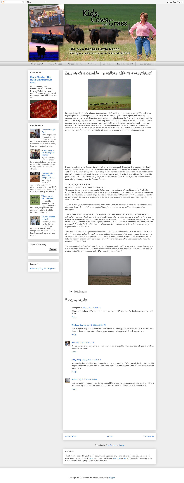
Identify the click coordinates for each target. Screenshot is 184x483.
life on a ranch (37, 64)
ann (73, 342)
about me (107, 64)
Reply (74, 317)
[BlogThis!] (78, 291)
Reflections (93, 64)
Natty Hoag (76, 360)
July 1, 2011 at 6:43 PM (85, 342)
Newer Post (71, 436)
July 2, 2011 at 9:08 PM (87, 380)
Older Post (149, 436)
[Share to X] (80, 291)
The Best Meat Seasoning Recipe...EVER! (48, 175)
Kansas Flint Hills (75, 64)
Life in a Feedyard (125, 64)
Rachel (74, 380)
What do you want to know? (47, 197)
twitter (126, 458)
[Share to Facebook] (83, 291)
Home (110, 436)
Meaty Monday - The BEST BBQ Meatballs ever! (41, 79)
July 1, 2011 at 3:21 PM (96, 325)
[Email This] (75, 291)
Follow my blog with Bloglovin (42, 268)
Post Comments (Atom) (115, 445)
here (91, 458)
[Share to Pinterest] (86, 291)
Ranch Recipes (55, 64)
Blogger (112, 478)
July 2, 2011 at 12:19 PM (91, 360)
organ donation (144, 64)
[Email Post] (71, 291)
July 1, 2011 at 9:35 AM (92, 308)
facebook (116, 458)
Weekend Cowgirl (79, 325)
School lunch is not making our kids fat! (47, 152)
